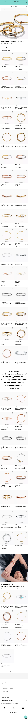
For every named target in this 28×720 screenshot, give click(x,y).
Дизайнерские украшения (8, 43)
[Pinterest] (5, 708)
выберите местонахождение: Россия (10, 703)
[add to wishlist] (12, 53)
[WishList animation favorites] (26, 6)
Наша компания (5, 697)
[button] (1, 6)
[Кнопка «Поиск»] (2, 9)
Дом (1, 43)
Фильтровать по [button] (7, 47)
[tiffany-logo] (14, 7)
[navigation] (1, 6)
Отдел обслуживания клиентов (9, 683)
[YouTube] (23, 708)
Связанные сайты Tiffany (7, 700)
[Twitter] (14, 708)
